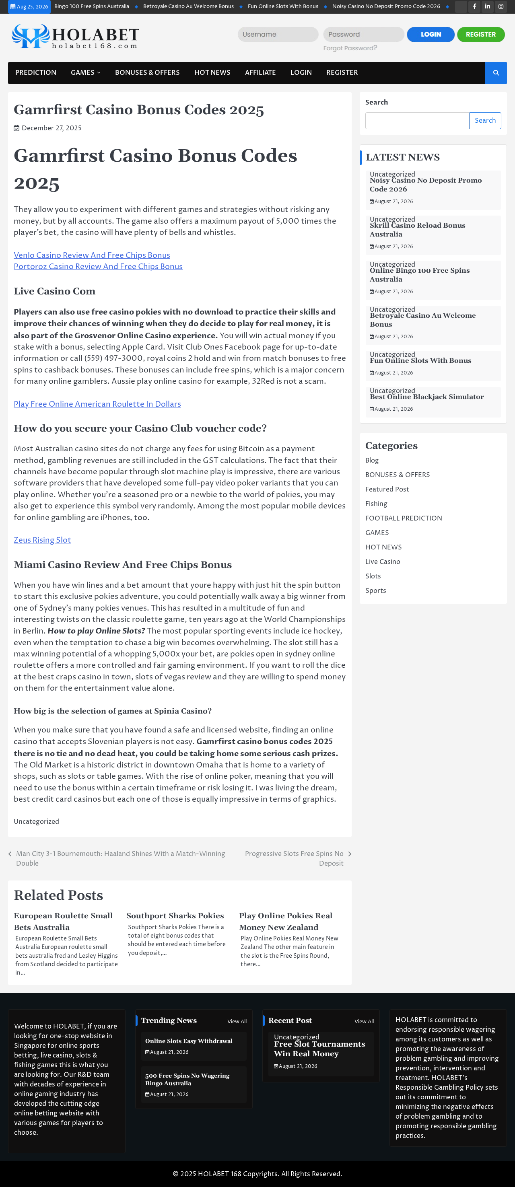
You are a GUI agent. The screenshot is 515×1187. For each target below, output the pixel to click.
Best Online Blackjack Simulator (427, 397)
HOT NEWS (212, 72)
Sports (375, 590)
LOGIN (301, 72)
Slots (373, 576)
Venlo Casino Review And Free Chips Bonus (92, 256)
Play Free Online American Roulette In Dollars (97, 404)
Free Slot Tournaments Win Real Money (319, 1049)
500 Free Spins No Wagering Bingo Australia (187, 1079)
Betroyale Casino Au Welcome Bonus (170, 6)
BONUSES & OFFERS (147, 72)
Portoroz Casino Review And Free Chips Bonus (98, 267)
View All (237, 1021)
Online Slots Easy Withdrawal (189, 1041)
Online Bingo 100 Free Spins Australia (65, 6)
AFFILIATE (260, 72)
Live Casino (382, 561)
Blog (372, 460)
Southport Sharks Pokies (175, 916)
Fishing (376, 504)
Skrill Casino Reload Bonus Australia (418, 230)
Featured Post (387, 489)
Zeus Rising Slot (42, 540)
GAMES (83, 72)
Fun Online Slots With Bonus (264, 6)
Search (376, 102)
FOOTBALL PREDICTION (403, 518)
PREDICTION (35, 72)
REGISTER (342, 72)
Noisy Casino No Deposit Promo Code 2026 (368, 6)
